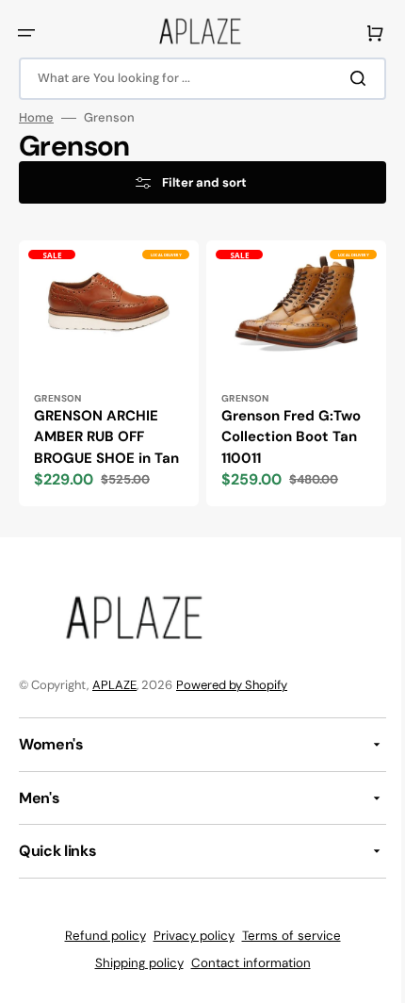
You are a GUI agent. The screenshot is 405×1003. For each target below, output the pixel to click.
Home (36, 117)
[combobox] (195, 79)
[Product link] (105, 381)
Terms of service (284, 952)
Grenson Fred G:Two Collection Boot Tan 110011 (284, 431)
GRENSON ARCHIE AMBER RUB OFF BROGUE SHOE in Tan (96, 442)
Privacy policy (186, 952)
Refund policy (97, 952)
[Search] (347, 78)
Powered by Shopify (231, 701)
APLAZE (114, 701)
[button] (26, 33)
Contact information (243, 979)
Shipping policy (132, 979)
